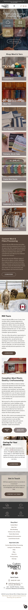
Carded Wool (14, 525)
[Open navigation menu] (14, 6)
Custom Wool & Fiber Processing (14, 545)
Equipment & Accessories (14, 536)
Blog (14, 552)
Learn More (9, 274)
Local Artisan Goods (14, 538)
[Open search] (21, 6)
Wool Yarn (14, 527)
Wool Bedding (14, 529)
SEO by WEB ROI (17, 597)
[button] (8, 23)
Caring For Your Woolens (14, 547)
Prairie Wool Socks (14, 534)
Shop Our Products (20, 430)
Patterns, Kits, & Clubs (14, 531)
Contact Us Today (14, 494)
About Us (7, 430)
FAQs (14, 549)
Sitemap (14, 558)
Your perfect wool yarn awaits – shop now (14, 1)
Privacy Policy (14, 556)
